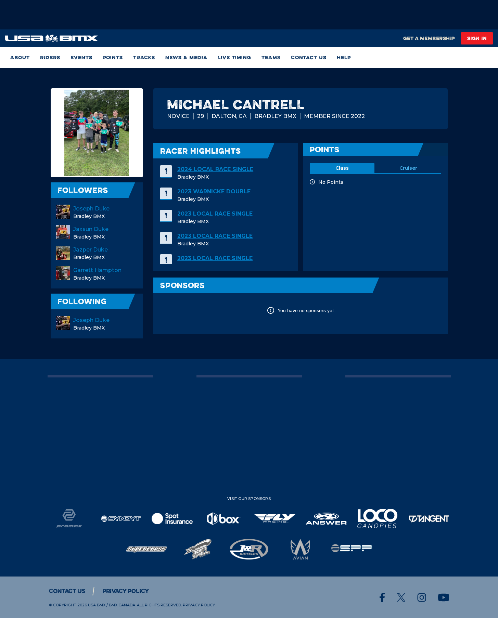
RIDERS (50, 57)
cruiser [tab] (408, 168)
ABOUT (20, 57)
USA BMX (96, 605)
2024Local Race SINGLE (215, 169)
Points (113, 57)
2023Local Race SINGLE (215, 213)
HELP (344, 57)
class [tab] (342, 168)
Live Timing (234, 57)
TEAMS (271, 57)
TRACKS (144, 57)
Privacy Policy (125, 591)
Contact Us (309, 57)
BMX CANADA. (122, 605)
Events (81, 57)
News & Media (186, 57)
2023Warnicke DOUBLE (214, 191)
